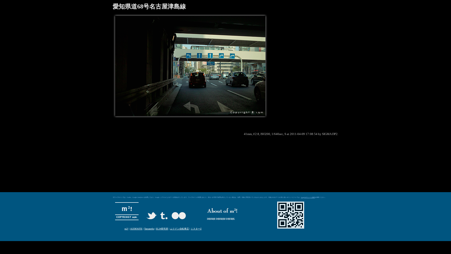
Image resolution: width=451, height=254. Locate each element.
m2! (126, 228)
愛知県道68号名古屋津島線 (149, 6)
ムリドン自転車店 (179, 228)
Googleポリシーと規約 (308, 197)
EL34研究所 (162, 228)
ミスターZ (196, 228)
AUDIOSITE (136, 228)
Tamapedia (149, 228)
